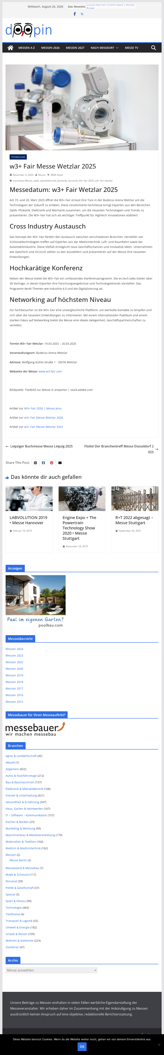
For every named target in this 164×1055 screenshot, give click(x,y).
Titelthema (13, 914)
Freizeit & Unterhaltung (21, 795)
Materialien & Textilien (21, 841)
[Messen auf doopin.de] (10, 48)
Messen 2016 (14, 695)
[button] (116, 48)
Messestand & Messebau (22, 868)
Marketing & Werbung (20, 828)
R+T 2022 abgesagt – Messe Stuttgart (134, 520)
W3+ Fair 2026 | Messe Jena (42, 408)
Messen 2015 (14, 702)
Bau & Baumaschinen (20, 782)
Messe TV (131, 48)
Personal (11, 881)
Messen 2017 (14, 688)
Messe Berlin (18, 860)
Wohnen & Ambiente (19, 940)
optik (36, 180)
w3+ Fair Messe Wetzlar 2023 (43, 427)
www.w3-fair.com (50, 371)
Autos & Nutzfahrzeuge (21, 776)
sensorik (72, 180)
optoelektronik (48, 180)
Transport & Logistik (19, 921)
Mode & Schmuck (17, 874)
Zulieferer (12, 947)
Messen (11, 855)
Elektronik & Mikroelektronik (24, 789)
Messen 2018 (14, 682)
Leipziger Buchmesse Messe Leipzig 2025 (41, 446)
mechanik (18, 180)
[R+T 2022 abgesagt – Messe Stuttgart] (134, 489)
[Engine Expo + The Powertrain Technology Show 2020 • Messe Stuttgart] (82, 489)
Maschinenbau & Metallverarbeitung (30, 835)
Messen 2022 (14, 662)
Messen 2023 (14, 655)
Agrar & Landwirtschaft (21, 756)
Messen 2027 (75, 48)
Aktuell (10, 762)
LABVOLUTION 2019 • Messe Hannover (28, 520)
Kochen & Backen (17, 822)
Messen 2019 (14, 675)
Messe (42, 175)
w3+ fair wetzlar (104, 180)
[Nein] (159, 1045)
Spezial (10, 894)
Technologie (18, 157)
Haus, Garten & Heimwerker (24, 808)
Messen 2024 (14, 649)
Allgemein (12, 769)
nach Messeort (102, 48)
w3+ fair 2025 (86, 180)
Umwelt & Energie (18, 927)
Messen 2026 (50, 48)
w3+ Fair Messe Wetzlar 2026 (43, 417)
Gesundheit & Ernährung (22, 802)
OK (82, 1046)
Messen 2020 (14, 669)
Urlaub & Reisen (16, 934)
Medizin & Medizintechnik (23, 848)
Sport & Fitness (16, 901)
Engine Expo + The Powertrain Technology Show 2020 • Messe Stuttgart (79, 528)
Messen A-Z (26, 48)
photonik (62, 180)
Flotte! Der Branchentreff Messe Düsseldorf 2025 (119, 449)
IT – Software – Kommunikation (26, 815)
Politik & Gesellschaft (20, 888)
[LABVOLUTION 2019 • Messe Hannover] (29, 489)
